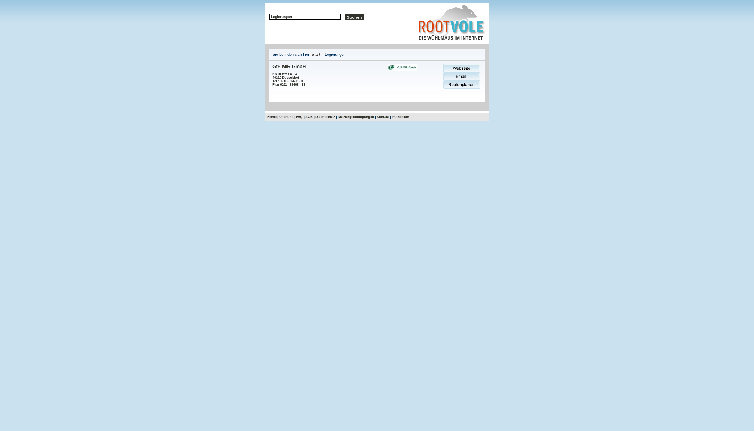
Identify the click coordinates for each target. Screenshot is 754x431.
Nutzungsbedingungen (356, 117)
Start (316, 54)
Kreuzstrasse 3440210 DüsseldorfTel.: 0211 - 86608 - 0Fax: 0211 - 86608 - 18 (288, 79)
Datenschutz (325, 117)
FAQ (299, 117)
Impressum (400, 117)
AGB (309, 117)
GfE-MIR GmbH (289, 66)
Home (272, 117)
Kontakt (383, 117)
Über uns (286, 117)
